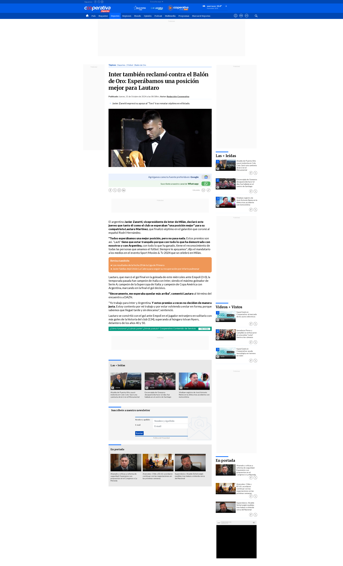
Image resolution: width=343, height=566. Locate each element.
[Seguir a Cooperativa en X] (98, 1)
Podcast (158, 16)
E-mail (137, 425)
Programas (183, 16)
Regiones (126, 16)
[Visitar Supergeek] (246, 18)
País (94, 16)
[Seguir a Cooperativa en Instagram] (102, 1)
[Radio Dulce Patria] (139, 8)
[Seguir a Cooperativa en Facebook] (95, 1)
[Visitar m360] (241, 18)
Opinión (148, 16)
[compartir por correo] (203, 190)
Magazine (103, 16)
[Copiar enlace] (208, 190)
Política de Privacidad (161, 438)
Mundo (137, 16)
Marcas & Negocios (201, 16)
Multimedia (170, 16)
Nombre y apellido (142, 420)
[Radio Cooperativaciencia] (156, 8)
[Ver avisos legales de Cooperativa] (235, 18)
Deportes (115, 16)
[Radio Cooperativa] (178, 8)
